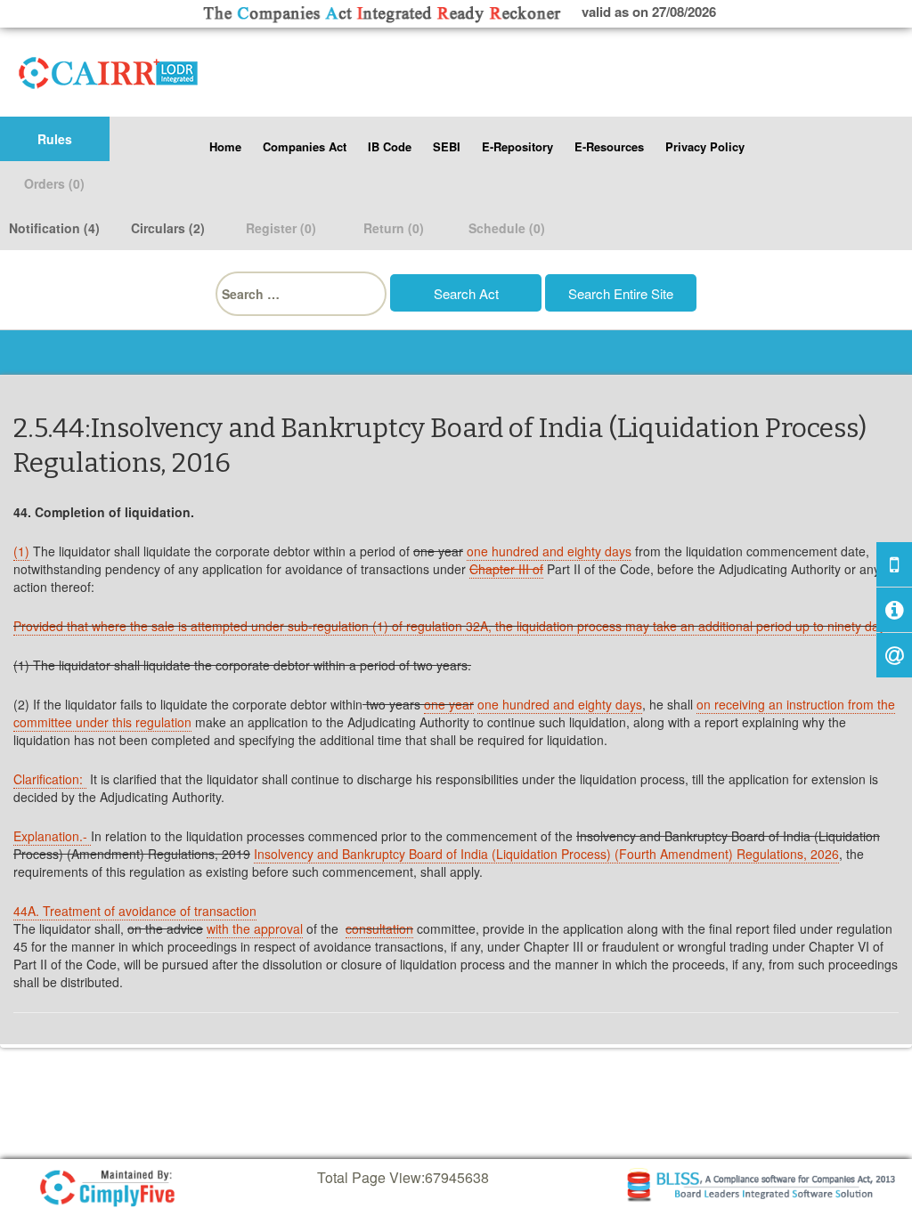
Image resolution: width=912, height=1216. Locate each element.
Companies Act (304, 146)
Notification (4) (54, 228)
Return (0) (393, 228)
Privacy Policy (705, 146)
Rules (54, 139)
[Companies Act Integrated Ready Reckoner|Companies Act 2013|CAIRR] (109, 69)
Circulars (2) (168, 228)
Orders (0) (54, 183)
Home (225, 146)
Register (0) (281, 228)
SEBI (446, 146)
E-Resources (609, 146)
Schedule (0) (506, 228)
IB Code (389, 146)
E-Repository (517, 146)
